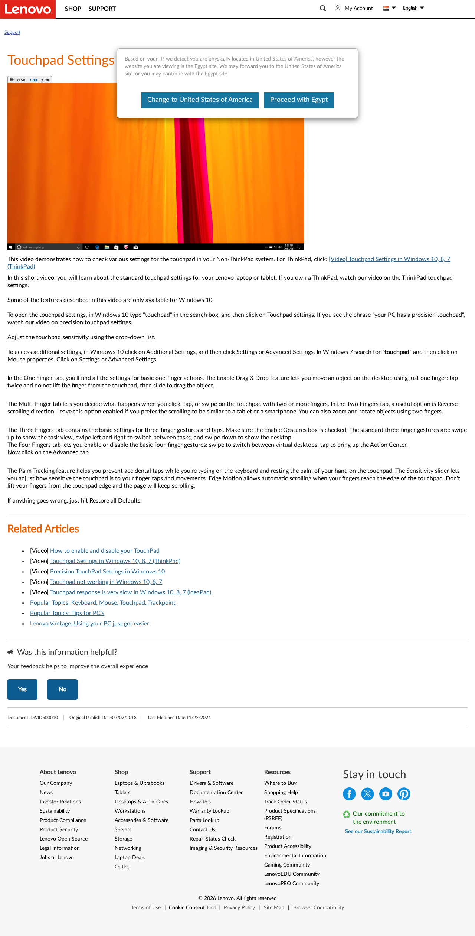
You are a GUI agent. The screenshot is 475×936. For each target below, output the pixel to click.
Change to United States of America (200, 100)
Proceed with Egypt (299, 100)
